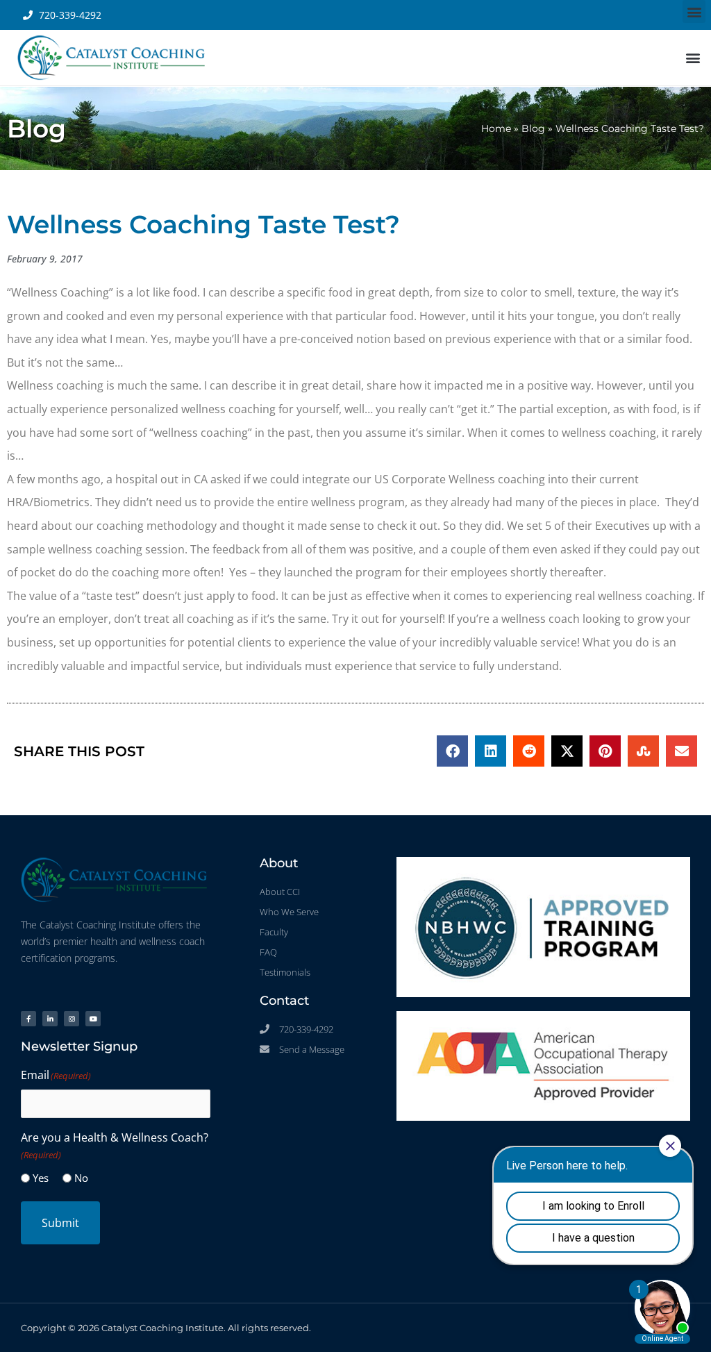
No (81, 1178)
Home (496, 128)
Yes (41, 1178)
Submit (60, 1222)
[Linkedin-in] (50, 1018)
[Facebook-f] (28, 1018)
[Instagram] (71, 1018)
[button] (694, 11)
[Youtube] (93, 1018)
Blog (533, 128)
